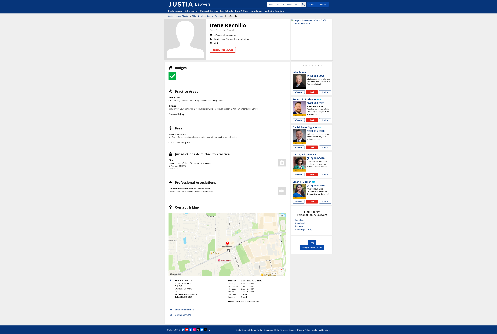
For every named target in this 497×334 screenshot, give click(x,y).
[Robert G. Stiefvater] (299, 107)
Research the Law (209, 11)
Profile (325, 92)
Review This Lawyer (223, 49)
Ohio (194, 16)
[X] (205, 329)
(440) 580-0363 (315, 103)
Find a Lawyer (175, 11)
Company (268, 330)
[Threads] (198, 329)
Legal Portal (256, 330)
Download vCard (183, 314)
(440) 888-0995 (315, 76)
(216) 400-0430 (315, 158)
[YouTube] (186, 329)
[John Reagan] (299, 80)
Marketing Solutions (274, 11)
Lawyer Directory (182, 16)
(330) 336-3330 (315, 131)
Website (298, 92)
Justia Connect (243, 330)
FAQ (312, 242)
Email (312, 92)
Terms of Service (288, 330)
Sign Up (323, 4)
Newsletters (256, 11)
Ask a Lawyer (191, 11)
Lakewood (300, 226)
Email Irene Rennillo (184, 309)
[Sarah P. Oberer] (299, 190)
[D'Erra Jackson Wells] (299, 163)
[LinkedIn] (183, 329)
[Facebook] (190, 329)
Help (276, 330)
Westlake (219, 16)
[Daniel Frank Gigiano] (299, 135)
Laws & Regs (241, 11)
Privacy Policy (303, 330)
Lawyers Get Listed (312, 247)
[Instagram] (194, 329)
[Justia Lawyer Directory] (180, 4)
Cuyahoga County (205, 16)
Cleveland (300, 223)
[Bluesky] (201, 329)
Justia (170, 16)
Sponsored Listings (312, 66)
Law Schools (226, 11)
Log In (312, 4)
